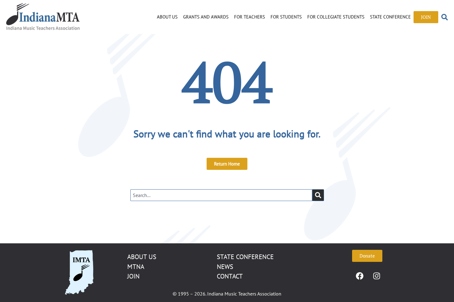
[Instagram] (376, 275)
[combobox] (221, 195)
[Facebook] (359, 275)
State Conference (390, 17)
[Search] (318, 195)
